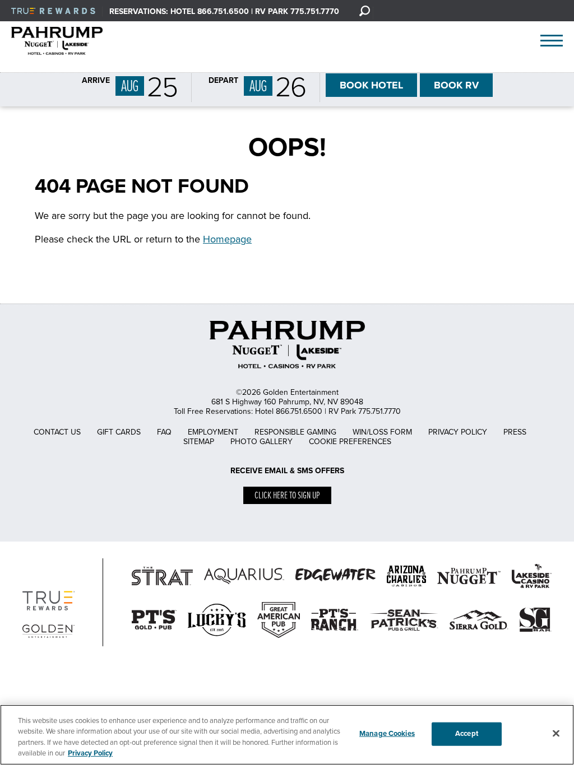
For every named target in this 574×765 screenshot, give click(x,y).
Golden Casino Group (69, 41)
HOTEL (371, 85)
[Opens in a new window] (217, 638)
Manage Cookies (387, 733)
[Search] (364, 10)
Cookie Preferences (350, 441)
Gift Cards (119, 432)
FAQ (164, 432)
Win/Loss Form (382, 432)
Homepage (227, 239)
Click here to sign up (287, 495)
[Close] (556, 733)
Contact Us (57, 432)
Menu (551, 41)
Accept (466, 733)
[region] (287, 735)
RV (456, 85)
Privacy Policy (457, 432)
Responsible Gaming (295, 432)
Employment (213, 432)
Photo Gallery (261, 441)
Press (514, 432)
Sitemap (198, 441)
